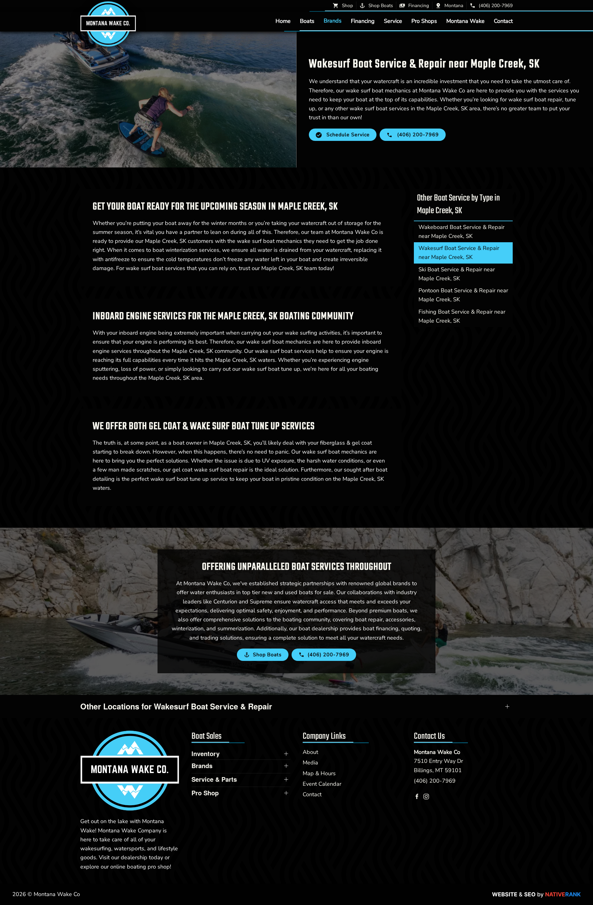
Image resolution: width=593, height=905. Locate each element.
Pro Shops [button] (424, 20)
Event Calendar (322, 784)
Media (310, 762)
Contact (503, 20)
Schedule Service (347, 134)
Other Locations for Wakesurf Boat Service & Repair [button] (176, 706)
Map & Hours (319, 773)
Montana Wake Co (437, 752)
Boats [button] (307, 20)
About (310, 752)
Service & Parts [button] (214, 779)
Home (283, 20)
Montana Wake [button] (465, 20)
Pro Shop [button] (205, 793)
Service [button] (393, 20)
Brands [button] (333, 20)
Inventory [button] (205, 753)
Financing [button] (363, 20)
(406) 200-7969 (435, 780)
